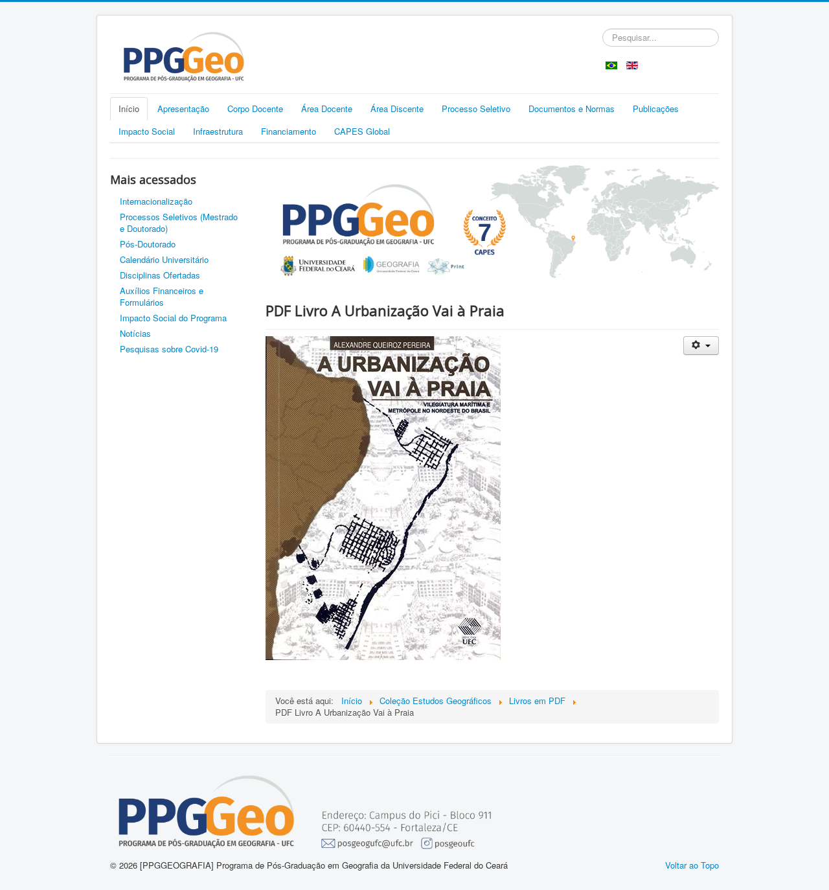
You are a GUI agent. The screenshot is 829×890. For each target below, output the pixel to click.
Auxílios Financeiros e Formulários (161, 296)
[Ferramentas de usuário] (701, 345)
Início (129, 108)
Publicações (656, 108)
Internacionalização (156, 201)
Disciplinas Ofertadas (160, 275)
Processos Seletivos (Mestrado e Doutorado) (179, 222)
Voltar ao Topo (692, 865)
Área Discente (397, 108)
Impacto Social (147, 131)
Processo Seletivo (476, 108)
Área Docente (326, 108)
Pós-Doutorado (148, 244)
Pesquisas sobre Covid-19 (169, 349)
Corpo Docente (255, 108)
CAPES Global (362, 131)
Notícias (135, 333)
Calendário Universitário (164, 259)
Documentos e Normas (571, 108)
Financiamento (288, 131)
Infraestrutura (218, 131)
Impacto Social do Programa (173, 318)
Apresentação (183, 108)
